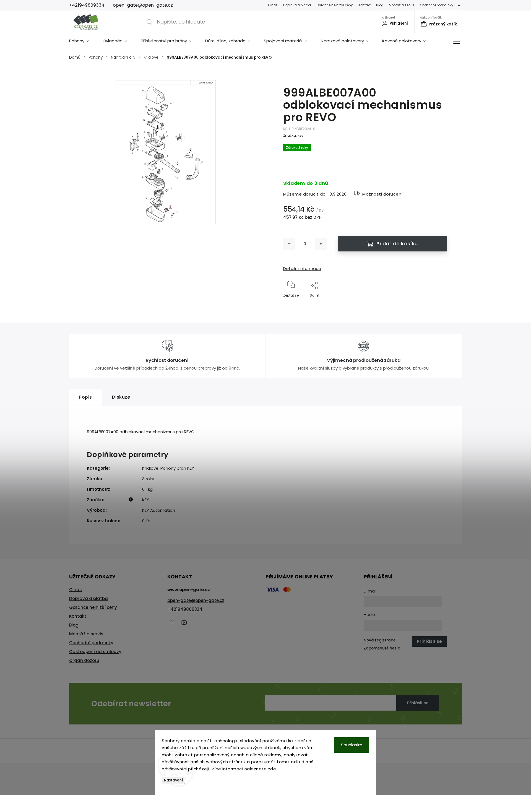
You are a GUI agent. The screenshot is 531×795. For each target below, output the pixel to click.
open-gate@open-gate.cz (195, 600)
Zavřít (437, 304)
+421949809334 (184, 609)
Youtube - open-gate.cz (184, 622)
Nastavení (173, 780)
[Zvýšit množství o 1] (321, 244)
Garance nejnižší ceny (334, 5)
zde (272, 769)
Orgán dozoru (84, 660)
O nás (273, 5)
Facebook (171, 622)
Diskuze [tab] (121, 397)
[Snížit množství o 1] (289, 244)
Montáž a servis (401, 5)
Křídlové (150, 468)
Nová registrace (379, 640)
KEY (145, 500)
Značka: (293, 135)
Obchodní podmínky (436, 5)
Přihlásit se (417, 703)
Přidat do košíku (397, 243)
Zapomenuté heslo (382, 648)
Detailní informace (302, 268)
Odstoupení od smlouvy (95, 651)
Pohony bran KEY (177, 468)
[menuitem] (82, 41)
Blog (379, 5)
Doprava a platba (297, 5)
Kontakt (364, 5)
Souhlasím (351, 745)
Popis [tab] (85, 397)
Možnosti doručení (382, 194)
